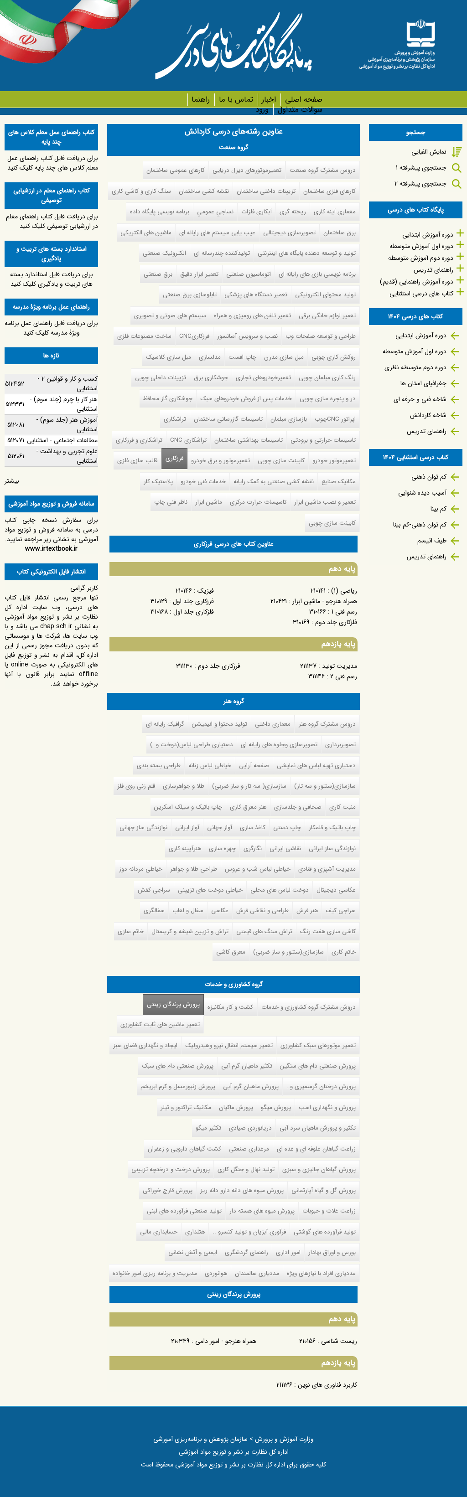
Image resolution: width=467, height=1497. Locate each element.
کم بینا (438, 509)
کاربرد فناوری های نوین (327, 1385)
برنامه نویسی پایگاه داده (159, 212)
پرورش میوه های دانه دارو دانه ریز (242, 1190)
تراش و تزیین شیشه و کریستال (189, 931)
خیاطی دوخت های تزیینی (210, 890)
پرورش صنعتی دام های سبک (177, 1066)
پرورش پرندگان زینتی (171, 1004)
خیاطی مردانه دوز (140, 869)
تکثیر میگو (208, 1128)
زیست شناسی (339, 1341)
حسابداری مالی (158, 1232)
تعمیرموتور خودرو (334, 460)
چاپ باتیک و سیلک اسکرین (188, 807)
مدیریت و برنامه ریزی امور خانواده (155, 1273)
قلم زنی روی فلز (136, 786)
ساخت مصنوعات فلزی (144, 336)
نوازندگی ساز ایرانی (332, 848)
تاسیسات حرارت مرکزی (258, 502)
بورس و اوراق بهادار (332, 1252)
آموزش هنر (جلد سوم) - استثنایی (67, 424)
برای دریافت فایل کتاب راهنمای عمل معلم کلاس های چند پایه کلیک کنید (52, 163)
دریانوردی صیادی (250, 1128)
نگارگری (253, 848)
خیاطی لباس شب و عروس (258, 869)
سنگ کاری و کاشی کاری (141, 191)
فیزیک (205, 591)
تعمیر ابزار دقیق (199, 274)
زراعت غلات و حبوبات (329, 1211)
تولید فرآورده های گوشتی (325, 1232)
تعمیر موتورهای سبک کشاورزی (318, 1045)
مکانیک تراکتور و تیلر (186, 1107)
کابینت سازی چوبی (281, 460)
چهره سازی (222, 848)
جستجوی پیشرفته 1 (421, 168)
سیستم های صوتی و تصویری (170, 315)
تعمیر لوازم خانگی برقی (327, 315)
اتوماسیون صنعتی (248, 274)
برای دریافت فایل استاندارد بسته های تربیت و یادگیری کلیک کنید (51, 279)
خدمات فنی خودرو (203, 481)
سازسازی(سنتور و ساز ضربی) (288, 952)
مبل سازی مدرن (284, 357)
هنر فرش (307, 910)
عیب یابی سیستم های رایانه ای (217, 232)
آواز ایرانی (187, 827)
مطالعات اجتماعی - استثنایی (62, 440)
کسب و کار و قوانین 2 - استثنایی (67, 383)
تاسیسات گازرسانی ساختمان (228, 419)
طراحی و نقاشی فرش (262, 910)
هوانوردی (216, 1273)
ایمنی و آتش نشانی (192, 1252)
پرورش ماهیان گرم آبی (251, 1086)
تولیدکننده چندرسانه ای (222, 253)
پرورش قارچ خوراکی (167, 1190)
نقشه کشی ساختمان (204, 191)
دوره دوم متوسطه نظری (415, 367)
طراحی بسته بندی (159, 765)
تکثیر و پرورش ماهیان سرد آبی (318, 1128)
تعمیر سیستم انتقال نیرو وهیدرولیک (229, 1045)
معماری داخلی (273, 724)
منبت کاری (342, 807)
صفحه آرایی (254, 765)
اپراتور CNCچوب (335, 419)
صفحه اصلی (303, 99)
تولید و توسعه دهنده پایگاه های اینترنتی (307, 253)
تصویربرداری (340, 744)
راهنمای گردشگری (246, 1252)
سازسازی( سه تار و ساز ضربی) (249, 786)
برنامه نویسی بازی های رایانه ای (317, 274)
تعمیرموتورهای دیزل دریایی (247, 170)
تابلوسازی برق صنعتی (190, 294)
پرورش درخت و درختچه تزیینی (170, 1169)
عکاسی (219, 910)
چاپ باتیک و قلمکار (332, 827)
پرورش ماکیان (236, 1107)
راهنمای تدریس (433, 270)
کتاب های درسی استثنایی (421, 294)
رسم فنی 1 (344, 612)
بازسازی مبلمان (288, 419)
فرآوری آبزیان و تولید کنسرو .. (249, 1232)
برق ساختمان (339, 232)
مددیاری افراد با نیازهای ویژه (321, 1273)
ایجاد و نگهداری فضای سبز (145, 1045)
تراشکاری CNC (188, 440)
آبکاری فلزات (256, 212)
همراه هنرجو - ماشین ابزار (324, 601)
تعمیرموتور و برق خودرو (220, 460)
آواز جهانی (219, 827)
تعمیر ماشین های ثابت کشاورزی (160, 1024)
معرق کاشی (230, 952)
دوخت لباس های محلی (279, 890)
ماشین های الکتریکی (145, 232)
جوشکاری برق (211, 377)
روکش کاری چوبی (333, 357)
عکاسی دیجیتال (336, 890)
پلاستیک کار (158, 481)
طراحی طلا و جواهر (193, 869)
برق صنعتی (158, 274)
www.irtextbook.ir (51, 549)
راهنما (201, 99)
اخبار (269, 99)
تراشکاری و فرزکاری (139, 440)
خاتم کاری (344, 952)
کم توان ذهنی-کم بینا (419, 525)
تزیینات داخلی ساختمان (266, 191)
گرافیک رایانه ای (165, 724)
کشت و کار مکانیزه (230, 1007)
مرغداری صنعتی (249, 1149)
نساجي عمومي (215, 212)
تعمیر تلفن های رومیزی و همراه (252, 315)
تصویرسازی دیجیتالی (289, 232)
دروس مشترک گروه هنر (327, 724)
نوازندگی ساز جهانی (143, 827)
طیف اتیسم (431, 541)
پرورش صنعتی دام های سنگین (318, 1066)
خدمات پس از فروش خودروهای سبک (246, 398)
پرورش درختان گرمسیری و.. (321, 1086)
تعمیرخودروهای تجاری (263, 377)
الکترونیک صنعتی (164, 253)
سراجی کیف (341, 910)
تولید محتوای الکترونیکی (325, 294)
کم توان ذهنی (428, 477)
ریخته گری (293, 212)
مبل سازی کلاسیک (168, 357)
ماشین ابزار (208, 502)
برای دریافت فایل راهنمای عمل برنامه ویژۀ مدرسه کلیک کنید (51, 328)
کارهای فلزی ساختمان (329, 191)
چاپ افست (242, 357)
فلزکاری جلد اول (193, 612)
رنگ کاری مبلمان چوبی (327, 377)
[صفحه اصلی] (397, 41)
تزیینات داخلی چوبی (160, 377)
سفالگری (154, 910)
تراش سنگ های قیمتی (264, 931)
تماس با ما (236, 99)
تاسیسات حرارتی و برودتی (323, 440)
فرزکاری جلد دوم (219, 666)
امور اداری (288, 1252)
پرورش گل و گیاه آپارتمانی (323, 1190)
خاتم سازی (131, 931)
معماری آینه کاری (335, 212)
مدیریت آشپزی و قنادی (327, 869)
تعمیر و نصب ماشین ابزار (325, 502)
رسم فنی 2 (343, 676)
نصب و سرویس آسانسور (247, 336)
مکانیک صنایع (339, 481)
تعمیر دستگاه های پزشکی (255, 294)
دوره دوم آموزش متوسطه (420, 258)
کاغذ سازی (252, 827)
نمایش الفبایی (428, 152)
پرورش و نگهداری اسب (327, 1107)
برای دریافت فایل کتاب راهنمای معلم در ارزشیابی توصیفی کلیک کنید (52, 221)
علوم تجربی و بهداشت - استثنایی (67, 456)
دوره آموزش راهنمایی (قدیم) (416, 282)
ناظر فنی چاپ (170, 502)
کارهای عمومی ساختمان (175, 170)
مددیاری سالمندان (257, 1273)
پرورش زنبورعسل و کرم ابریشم (177, 1086)
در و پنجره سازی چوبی (328, 398)
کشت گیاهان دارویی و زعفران (184, 1149)
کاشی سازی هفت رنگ (328, 931)
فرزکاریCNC (194, 336)
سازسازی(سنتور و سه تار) (325, 786)
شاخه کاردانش (428, 415)
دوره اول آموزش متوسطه (421, 246)
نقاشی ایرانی (285, 848)
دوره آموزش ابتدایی (427, 235)
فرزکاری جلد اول (193, 601)
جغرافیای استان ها (423, 383)
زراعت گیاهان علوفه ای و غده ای (316, 1149)
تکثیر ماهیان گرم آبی (246, 1066)
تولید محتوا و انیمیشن (219, 724)
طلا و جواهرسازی (183, 786)
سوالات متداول (300, 109)
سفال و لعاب (187, 910)
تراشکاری (175, 419)
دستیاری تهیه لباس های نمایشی (316, 765)
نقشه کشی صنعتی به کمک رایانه (274, 481)
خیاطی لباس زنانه (209, 765)
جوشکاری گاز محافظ (167, 398)
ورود (262, 109)
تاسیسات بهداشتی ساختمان (248, 440)
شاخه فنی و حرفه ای (420, 399)
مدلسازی (210, 357)
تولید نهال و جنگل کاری (246, 1169)
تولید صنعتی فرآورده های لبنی (184, 1211)
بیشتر (12, 481)
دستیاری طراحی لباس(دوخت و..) (191, 744)
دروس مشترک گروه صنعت (323, 170)
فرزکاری (174, 458)
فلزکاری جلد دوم (336, 622)
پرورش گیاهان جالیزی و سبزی (319, 1169)
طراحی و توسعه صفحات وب (320, 336)
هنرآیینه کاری (185, 848)
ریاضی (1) (344, 591)
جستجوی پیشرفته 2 (420, 184)
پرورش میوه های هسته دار (262, 1211)
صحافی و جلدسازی (298, 807)
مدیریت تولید (339, 666)
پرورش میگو (276, 1107)
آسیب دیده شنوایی (422, 493)
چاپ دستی (287, 827)
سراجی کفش (154, 890)
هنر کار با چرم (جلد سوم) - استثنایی (64, 404)
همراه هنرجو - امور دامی (225, 1341)
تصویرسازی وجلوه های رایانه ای (279, 744)
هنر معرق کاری (248, 807)
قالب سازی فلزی (137, 460)
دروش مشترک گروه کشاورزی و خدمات (308, 1007)
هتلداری (195, 1232)
